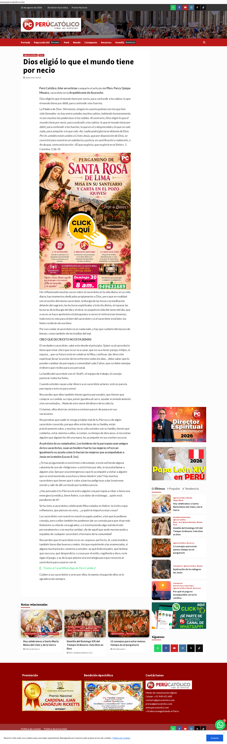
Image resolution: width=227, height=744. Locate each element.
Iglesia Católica (30, 55)
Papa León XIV (46, 42)
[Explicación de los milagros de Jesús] (161, 569)
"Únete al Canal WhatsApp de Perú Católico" (69, 568)
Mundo (77, 42)
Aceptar (215, 738)
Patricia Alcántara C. (32, 649)
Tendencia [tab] (191, 488)
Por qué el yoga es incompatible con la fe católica (185, 594)
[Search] (204, 42)
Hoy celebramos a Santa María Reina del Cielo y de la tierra (41, 643)
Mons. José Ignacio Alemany (79, 630)
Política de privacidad (55, 728)
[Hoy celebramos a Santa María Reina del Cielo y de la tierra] (41, 623)
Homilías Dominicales (76, 627)
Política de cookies (121, 738)
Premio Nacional (79, 7)
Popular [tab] (174, 488)
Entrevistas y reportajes (183, 585)
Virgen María (53, 634)
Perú (66, 42)
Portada (25, 42)
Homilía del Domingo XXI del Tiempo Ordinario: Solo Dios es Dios (85, 645)
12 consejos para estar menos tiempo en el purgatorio (127, 643)
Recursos (106, 42)
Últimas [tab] (159, 488)
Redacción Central (33, 77)
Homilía (125, 42)
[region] (113, 737)
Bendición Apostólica (58, 7)
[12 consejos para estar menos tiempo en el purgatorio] (128, 623)
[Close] (224, 733)
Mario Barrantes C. (119, 649)
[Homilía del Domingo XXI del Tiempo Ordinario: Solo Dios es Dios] (161, 525)
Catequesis (90, 42)
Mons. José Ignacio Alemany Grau (80, 653)
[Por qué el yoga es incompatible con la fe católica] (161, 590)
